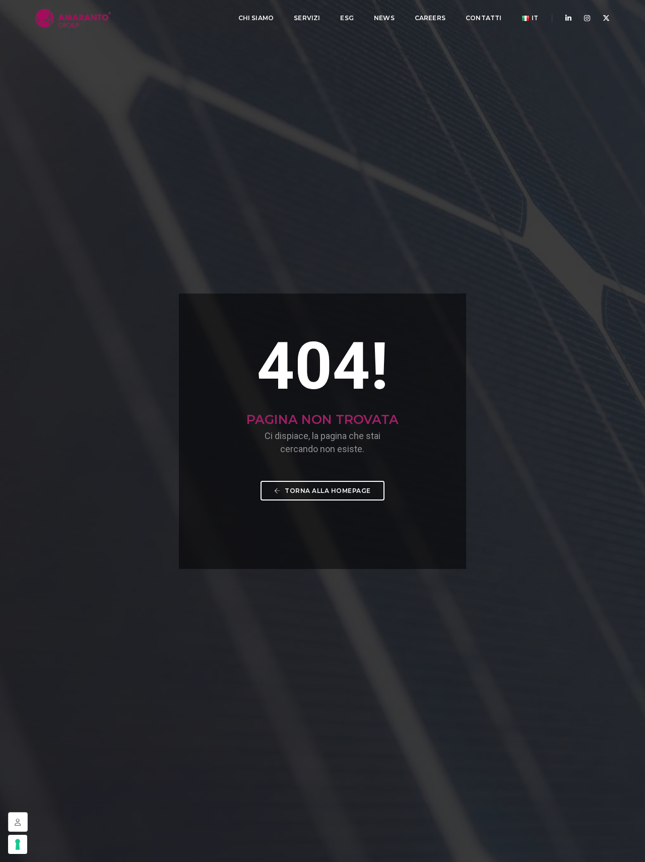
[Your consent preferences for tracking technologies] (17, 844)
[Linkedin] (568, 18)
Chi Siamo (256, 18)
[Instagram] (587, 18)
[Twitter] (603, 18)
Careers (430, 18)
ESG (347, 18)
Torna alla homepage (327, 490)
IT (534, 18)
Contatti (483, 18)
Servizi (307, 18)
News (384, 18)
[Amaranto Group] (73, 18)
